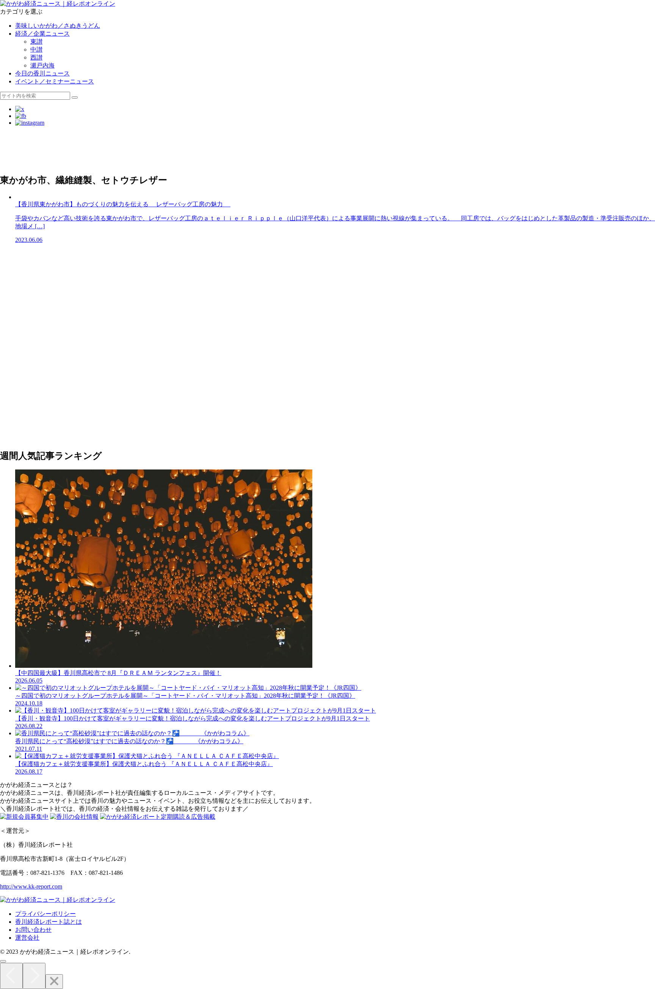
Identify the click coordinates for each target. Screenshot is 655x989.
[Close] (54, 981)
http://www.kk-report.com (31, 886)
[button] (75, 97)
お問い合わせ (33, 929)
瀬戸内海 (42, 65)
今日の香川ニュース (42, 73)
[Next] (34, 976)
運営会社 (27, 937)
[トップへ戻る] (3, 961)
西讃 (36, 57)
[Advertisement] (227, 149)
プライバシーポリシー (45, 914)
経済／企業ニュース (42, 33)
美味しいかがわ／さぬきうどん (57, 25)
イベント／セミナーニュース (54, 81)
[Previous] (11, 976)
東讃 (36, 41)
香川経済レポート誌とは (48, 921)
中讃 (36, 49)
